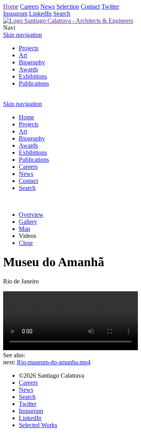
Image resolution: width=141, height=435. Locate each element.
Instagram (15, 13)
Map (24, 228)
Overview (31, 214)
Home (10, 6)
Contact (90, 6)
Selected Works (38, 425)
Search (61, 13)
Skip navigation (22, 34)
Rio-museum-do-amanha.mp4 (53, 362)
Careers (29, 6)
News (47, 6)
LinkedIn (40, 13)
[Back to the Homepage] (68, 20)
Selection (67, 6)
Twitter (110, 6)
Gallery (28, 221)
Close (26, 242)
